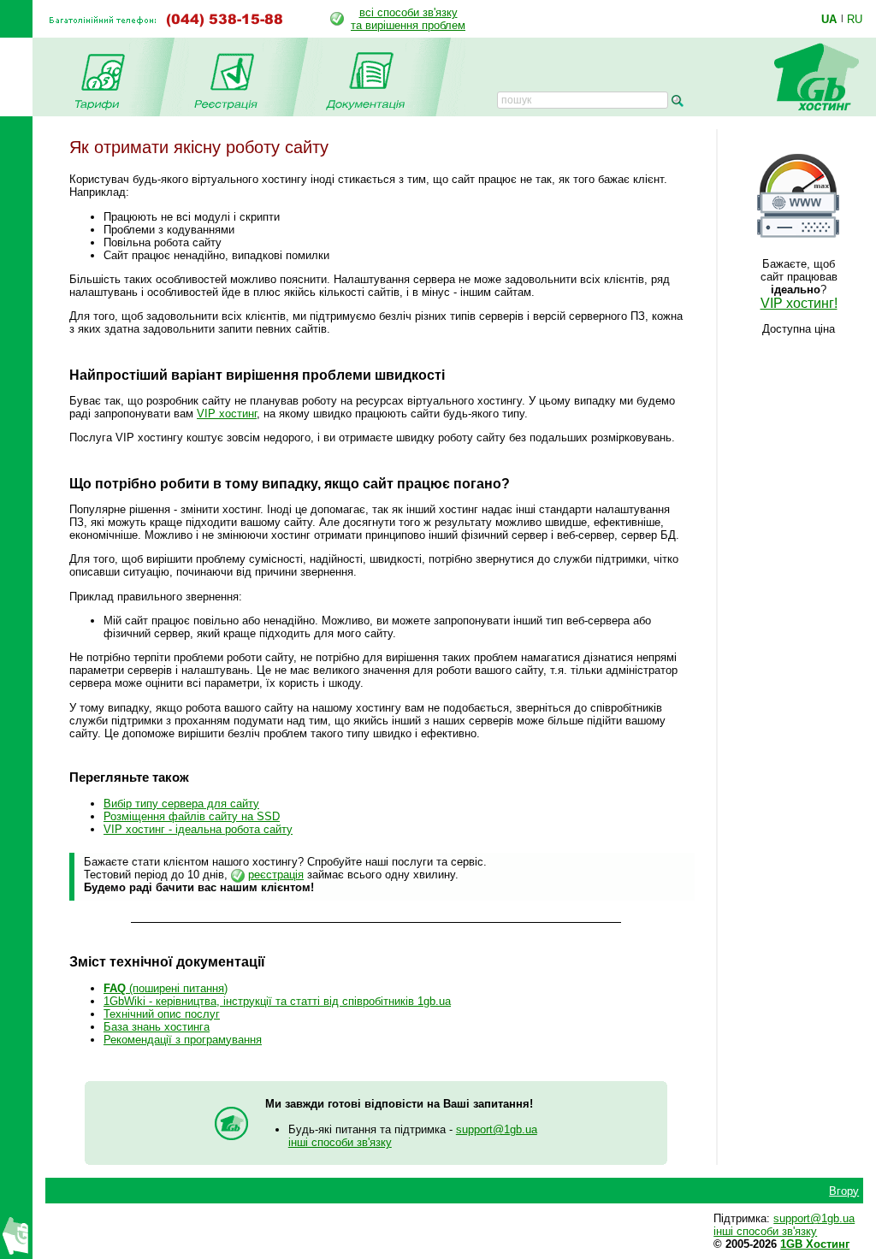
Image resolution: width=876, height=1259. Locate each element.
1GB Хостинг (814, 1244)
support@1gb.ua (496, 1129)
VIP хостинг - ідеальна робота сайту (198, 829)
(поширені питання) (166, 988)
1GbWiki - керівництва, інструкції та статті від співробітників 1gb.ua (277, 1001)
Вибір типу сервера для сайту (181, 803)
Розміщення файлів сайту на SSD (192, 816)
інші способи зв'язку (340, 1142)
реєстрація (276, 874)
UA (829, 19)
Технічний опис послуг (162, 1014)
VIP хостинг (227, 413)
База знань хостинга (157, 1026)
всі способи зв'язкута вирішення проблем (408, 19)
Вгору (844, 1191)
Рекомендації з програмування (183, 1039)
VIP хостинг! (799, 303)
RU (854, 19)
